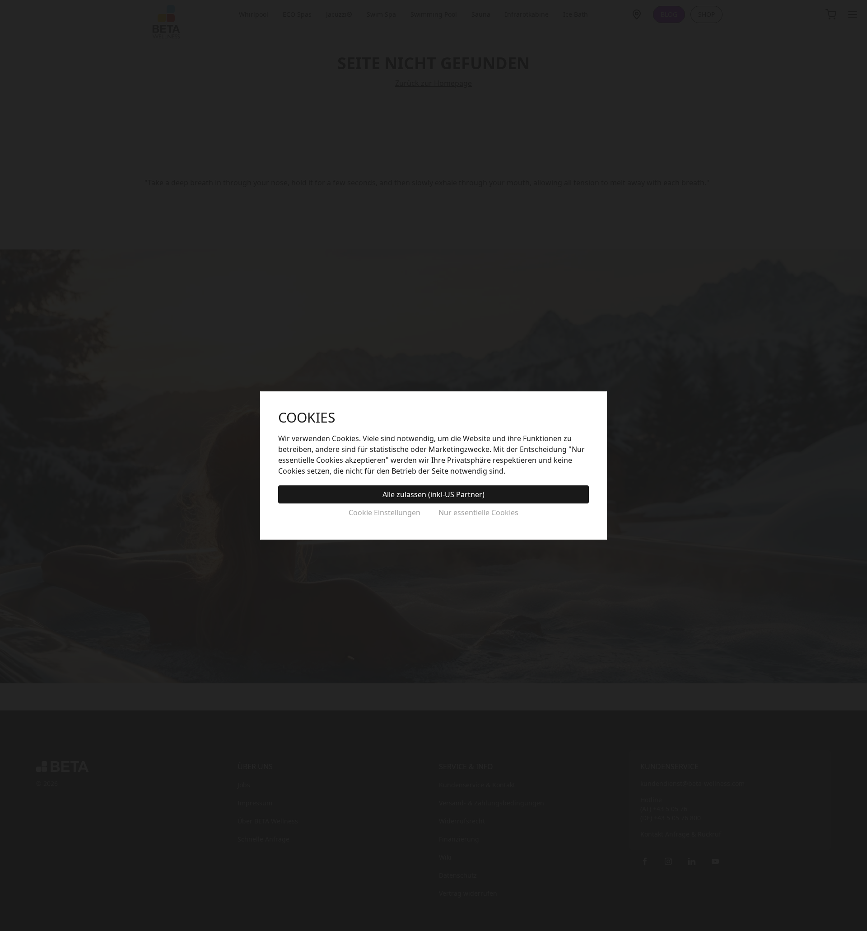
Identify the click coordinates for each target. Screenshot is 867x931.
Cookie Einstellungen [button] (384, 512)
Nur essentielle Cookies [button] (478, 512)
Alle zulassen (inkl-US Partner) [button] (433, 494)
